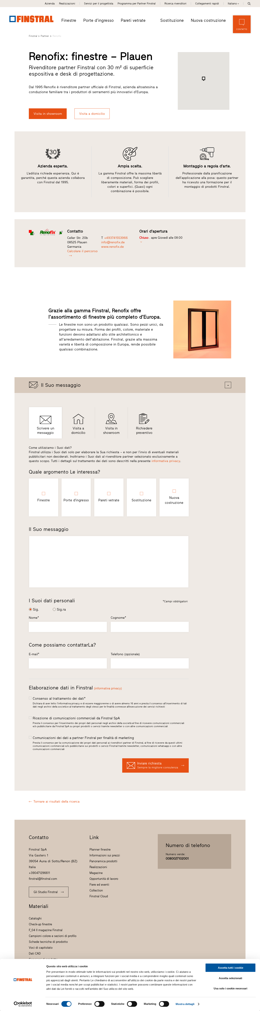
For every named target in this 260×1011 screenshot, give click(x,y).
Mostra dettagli (185, 1004)
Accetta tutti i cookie (230, 967)
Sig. (36, 609)
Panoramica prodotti (103, 861)
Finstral (33, 36)
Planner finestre (100, 849)
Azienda (50, 3)
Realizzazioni (67, 3)
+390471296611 (39, 873)
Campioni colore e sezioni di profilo (52, 936)
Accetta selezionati (230, 978)
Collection (96, 890)
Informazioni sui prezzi (104, 855)
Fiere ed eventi (99, 884)
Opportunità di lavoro (103, 878)
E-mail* (34, 654)
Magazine (96, 873)
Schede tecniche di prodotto (48, 942)
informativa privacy (166, 461)
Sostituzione (172, 20)
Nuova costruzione (208, 20)
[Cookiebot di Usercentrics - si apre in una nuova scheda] (22, 1004)
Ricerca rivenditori (175, 3)
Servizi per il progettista (98, 3)
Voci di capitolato (41, 947)
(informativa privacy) (108, 688)
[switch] (99, 1004)
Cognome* (118, 618)
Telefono (125, 654)
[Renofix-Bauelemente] (46, 232)
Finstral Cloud (98, 896)
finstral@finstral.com (43, 878)
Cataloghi (35, 918)
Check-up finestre (40, 924)
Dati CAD (35, 953)
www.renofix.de (112, 247)
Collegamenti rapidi (207, 3)
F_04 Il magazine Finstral (45, 930)
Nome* (34, 618)
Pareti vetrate (133, 20)
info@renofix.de (113, 242)
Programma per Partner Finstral (137, 3)
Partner (45, 36)
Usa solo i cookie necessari (230, 988)
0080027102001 (177, 858)
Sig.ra (61, 609)
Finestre (68, 20)
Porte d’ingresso (98, 20)
